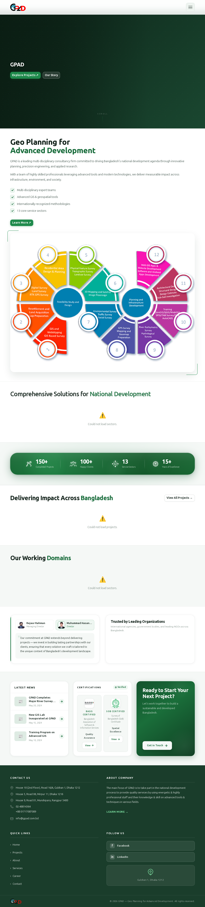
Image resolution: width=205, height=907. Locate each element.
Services (16, 868)
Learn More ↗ (21, 222)
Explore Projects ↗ (25, 75)
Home (15, 844)
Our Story (51, 75)
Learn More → (117, 811)
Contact (16, 883)
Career (15, 875)
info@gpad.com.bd (27, 818)
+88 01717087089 (26, 811)
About (15, 860)
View (87, 745)
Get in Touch (155, 745)
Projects (16, 852)
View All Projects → (180, 498)
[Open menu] (190, 7)
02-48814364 (23, 806)
